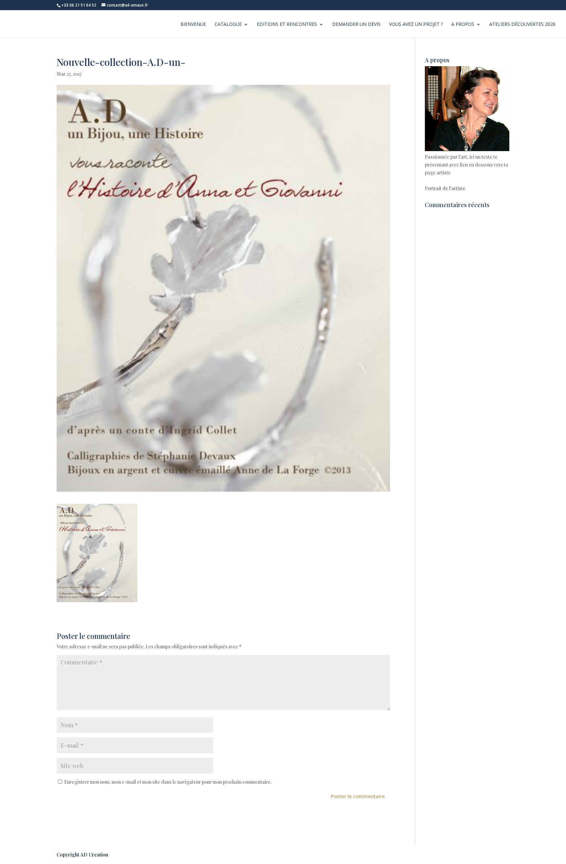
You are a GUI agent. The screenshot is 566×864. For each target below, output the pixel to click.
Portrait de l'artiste (445, 188)
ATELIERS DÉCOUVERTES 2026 (522, 24)
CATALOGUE (228, 24)
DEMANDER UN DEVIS (356, 24)
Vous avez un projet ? (416, 24)
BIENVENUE (193, 24)
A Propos (462, 24)
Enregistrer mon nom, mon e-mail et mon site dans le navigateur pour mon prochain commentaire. (168, 782)
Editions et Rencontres (287, 24)
